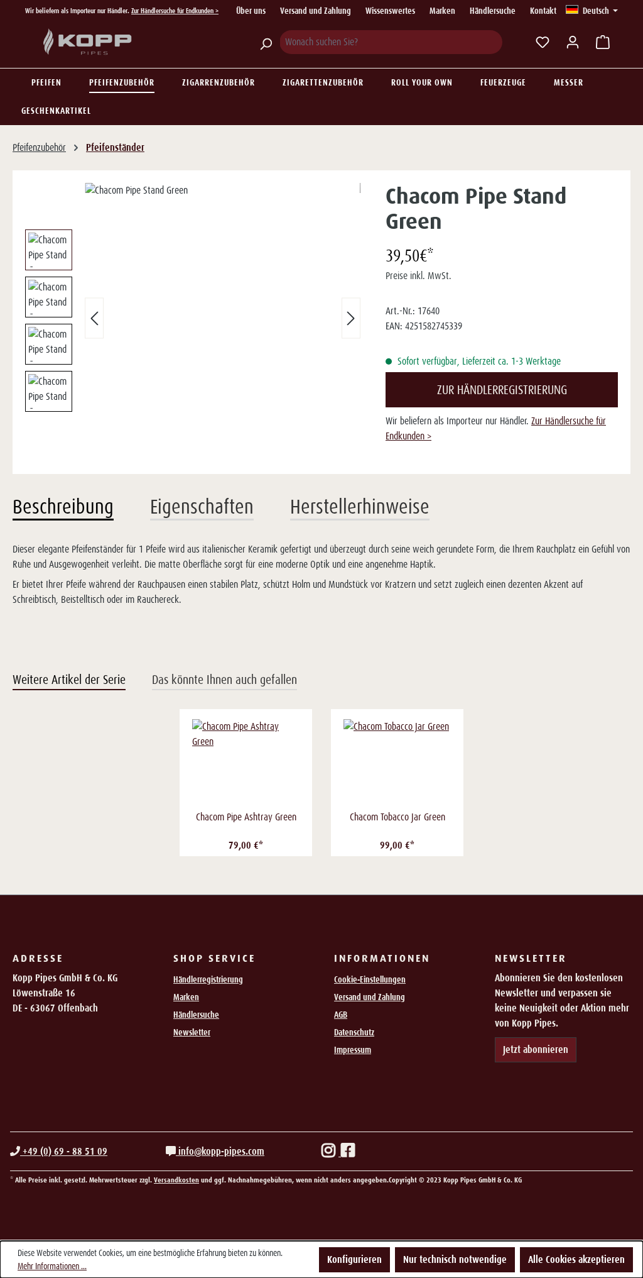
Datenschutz (354, 1032)
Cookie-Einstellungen (370, 979)
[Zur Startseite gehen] (88, 42)
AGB (340, 1015)
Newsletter (191, 1032)
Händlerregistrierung (208, 979)
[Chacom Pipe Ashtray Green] (246, 763)
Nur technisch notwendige (455, 1259)
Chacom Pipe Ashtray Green (246, 817)
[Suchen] (265, 42)
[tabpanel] (321, 574)
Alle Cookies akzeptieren (576, 1259)
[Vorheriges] (94, 318)
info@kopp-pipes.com (220, 1151)
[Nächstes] (351, 318)
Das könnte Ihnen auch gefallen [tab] (224, 679)
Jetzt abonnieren (535, 1049)
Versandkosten (176, 1180)
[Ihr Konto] (573, 42)
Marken (442, 11)
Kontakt (543, 11)
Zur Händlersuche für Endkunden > (175, 10)
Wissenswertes (390, 11)
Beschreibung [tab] (63, 506)
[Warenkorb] (603, 42)
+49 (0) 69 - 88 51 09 (63, 1151)
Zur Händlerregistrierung (502, 390)
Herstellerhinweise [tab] (360, 506)
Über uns (251, 11)
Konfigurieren (354, 1259)
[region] (193, 318)
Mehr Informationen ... (52, 1266)
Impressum (352, 1050)
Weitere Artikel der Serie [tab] (69, 679)
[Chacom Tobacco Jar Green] (397, 763)
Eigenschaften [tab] (202, 506)
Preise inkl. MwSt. (418, 276)
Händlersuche (493, 11)
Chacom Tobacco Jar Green (397, 817)
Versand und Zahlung (315, 11)
